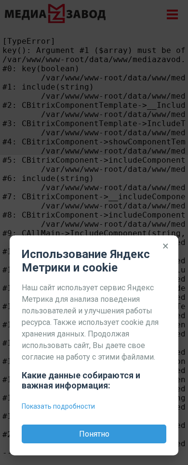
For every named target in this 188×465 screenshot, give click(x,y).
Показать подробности (58, 406)
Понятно (94, 434)
